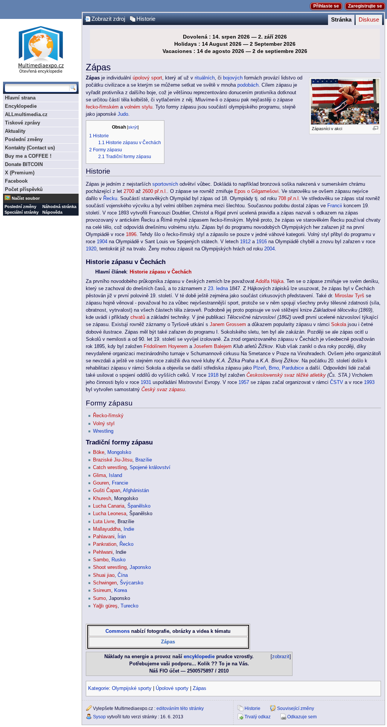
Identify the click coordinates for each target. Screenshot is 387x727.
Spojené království (150, 467)
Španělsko (138, 506)
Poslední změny (24, 139)
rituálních (205, 78)
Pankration (104, 544)
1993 (369, 382)
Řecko (126, 544)
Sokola (338, 324)
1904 (102, 241)
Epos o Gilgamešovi (256, 191)
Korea (120, 590)
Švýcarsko (131, 583)
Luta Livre (104, 521)
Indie (129, 529)
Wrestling (103, 431)
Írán (122, 536)
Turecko (129, 606)
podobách (248, 85)
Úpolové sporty (172, 688)
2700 (129, 191)
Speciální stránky (22, 212)
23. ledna (218, 288)
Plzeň (259, 368)
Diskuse (369, 20)
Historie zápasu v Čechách (161, 272)
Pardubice (293, 368)
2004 (269, 249)
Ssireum (102, 590)
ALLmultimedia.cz (26, 114)
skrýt (133, 127)
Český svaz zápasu (163, 389)
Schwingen (105, 583)
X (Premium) (19, 173)
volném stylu (138, 107)
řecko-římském (102, 107)
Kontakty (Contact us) (30, 148)
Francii (334, 205)
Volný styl (104, 423)
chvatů (137, 317)
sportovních (165, 184)
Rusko (118, 559)
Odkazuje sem (302, 716)
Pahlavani (104, 536)
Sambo (100, 559)
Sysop (99, 716)
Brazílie (143, 460)
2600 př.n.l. (154, 191)
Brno (274, 368)
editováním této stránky (180, 708)
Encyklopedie (21, 106)
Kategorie (98, 688)
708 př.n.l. (289, 198)
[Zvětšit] (375, 128)
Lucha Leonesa (109, 513)
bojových (233, 78)
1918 (213, 375)
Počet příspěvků (24, 189)
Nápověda (52, 212)
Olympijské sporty (132, 688)
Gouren (101, 483)
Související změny (295, 708)
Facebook (16, 181)
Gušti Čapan (106, 490)
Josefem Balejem (213, 346)
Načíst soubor (26, 198)
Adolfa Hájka (269, 281)
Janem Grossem (228, 324)
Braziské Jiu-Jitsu (112, 460)
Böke (98, 452)
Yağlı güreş (105, 606)
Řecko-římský (108, 415)
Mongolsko (119, 452)
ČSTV (336, 382)
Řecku (110, 198)
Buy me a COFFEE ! (28, 156)
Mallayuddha (107, 529)
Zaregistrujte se (365, 6)
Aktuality (15, 131)
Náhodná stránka (59, 206)
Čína (123, 575)
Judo (123, 114)
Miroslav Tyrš (349, 295)
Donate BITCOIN (24, 164)
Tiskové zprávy (22, 123)
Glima (99, 475)
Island (115, 475)
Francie (120, 483)
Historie (145, 19)
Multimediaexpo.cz (41, 48)
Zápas (168, 642)
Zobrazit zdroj (108, 19)
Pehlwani (103, 552)
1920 (91, 249)
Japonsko (140, 567)
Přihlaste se (326, 6)
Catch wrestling (110, 467)
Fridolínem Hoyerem (166, 346)
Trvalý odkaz (258, 716)
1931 (146, 382)
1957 (243, 382)
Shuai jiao (104, 575)
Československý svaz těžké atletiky (286, 375)
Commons (117, 631)
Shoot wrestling (110, 567)
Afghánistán (136, 490)
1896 (131, 234)
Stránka (341, 20)
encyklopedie (199, 656)
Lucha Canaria (108, 506)
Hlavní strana (20, 98)
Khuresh (102, 498)
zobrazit (280, 656)
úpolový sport (147, 78)
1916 (261, 241)
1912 (245, 241)
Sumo (99, 598)
